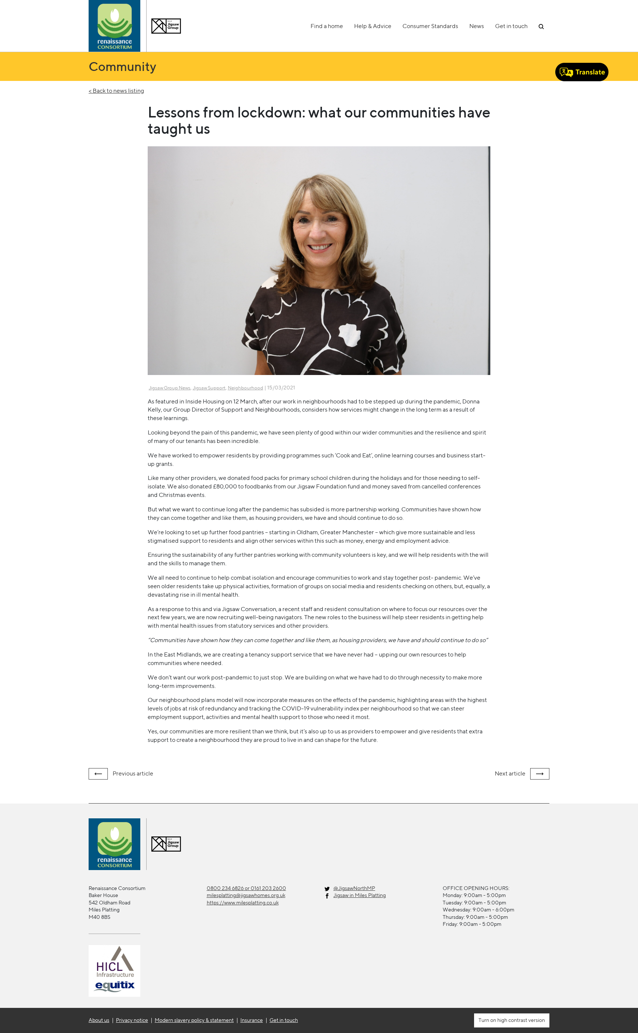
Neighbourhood (245, 388)
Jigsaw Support (209, 388)
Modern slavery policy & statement (194, 1020)
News (476, 26)
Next (510, 773)
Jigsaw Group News (170, 388)
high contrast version (520, 1020)
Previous (132, 773)
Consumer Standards (430, 26)
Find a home (327, 26)
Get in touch (511, 26)
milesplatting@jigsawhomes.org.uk (246, 895)
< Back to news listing (116, 90)
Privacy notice (132, 1020)
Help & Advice (372, 26)
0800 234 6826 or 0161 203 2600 (246, 888)
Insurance (251, 1020)
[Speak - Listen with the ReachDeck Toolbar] (581, 72)
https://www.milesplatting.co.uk (243, 903)
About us (99, 1020)
